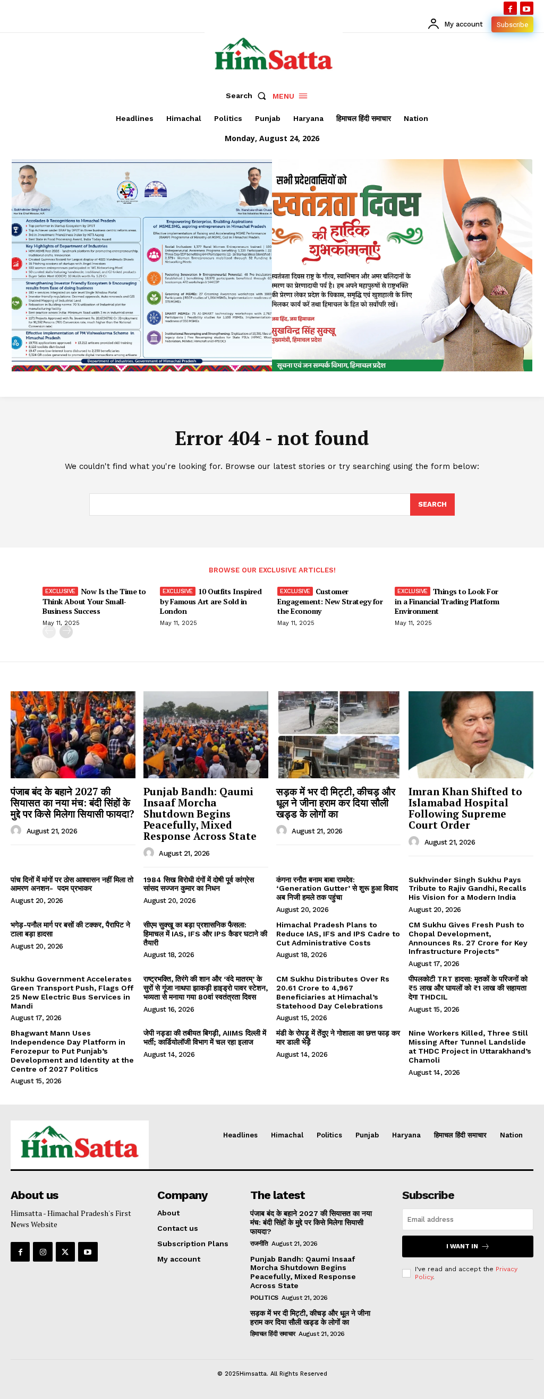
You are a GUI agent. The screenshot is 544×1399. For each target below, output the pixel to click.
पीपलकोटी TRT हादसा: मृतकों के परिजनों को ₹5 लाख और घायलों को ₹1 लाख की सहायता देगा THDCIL (468, 988)
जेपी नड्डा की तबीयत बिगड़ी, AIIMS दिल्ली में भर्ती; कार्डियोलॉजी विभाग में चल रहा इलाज (204, 1037)
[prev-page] (49, 631)
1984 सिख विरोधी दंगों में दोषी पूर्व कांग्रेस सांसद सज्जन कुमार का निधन (198, 884)
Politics (264, 1297)
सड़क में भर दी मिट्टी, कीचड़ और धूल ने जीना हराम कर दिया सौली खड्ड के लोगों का (335, 802)
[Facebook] (510, 8)
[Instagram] (42, 1251)
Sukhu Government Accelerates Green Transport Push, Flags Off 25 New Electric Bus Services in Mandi (72, 992)
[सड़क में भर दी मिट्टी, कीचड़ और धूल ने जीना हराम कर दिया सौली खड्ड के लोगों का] (338, 734)
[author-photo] (17, 831)
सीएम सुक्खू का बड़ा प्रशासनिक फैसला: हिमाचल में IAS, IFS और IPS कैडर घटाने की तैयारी (205, 933)
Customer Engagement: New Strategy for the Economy (329, 600)
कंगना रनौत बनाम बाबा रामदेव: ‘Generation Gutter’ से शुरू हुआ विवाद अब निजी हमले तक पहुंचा (337, 888)
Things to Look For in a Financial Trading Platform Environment (447, 600)
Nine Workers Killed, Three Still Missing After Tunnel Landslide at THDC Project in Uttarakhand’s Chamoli (470, 1046)
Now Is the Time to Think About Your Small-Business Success (94, 600)
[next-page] (66, 631)
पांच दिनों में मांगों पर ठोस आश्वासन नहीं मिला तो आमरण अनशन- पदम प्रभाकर (72, 884)
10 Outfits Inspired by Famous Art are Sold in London (210, 600)
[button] (248, 95)
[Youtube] (526, 8)
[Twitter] (65, 1251)
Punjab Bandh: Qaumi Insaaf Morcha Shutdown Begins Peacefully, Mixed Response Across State (200, 813)
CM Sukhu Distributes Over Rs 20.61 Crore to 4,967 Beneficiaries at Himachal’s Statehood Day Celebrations (332, 992)
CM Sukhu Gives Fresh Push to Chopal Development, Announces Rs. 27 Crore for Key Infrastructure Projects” (468, 937)
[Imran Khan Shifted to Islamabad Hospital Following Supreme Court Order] (471, 734)
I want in (462, 1246)
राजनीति (259, 1243)
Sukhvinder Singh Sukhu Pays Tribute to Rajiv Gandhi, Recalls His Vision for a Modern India (467, 888)
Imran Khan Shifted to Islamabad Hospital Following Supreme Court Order (465, 808)
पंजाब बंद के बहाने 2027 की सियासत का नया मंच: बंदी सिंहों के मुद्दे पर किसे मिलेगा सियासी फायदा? (72, 802)
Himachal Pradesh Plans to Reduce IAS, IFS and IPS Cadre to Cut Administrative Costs (338, 933)
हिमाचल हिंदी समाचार (272, 1333)
